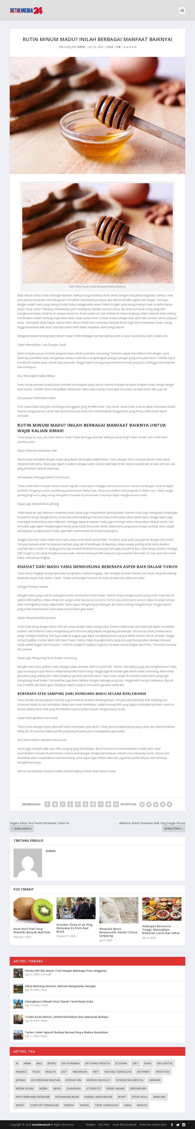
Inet (96, 1071)
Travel (44, 1005)
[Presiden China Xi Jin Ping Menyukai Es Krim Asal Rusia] (76, 908)
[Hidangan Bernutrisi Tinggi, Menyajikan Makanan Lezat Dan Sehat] (161, 909)
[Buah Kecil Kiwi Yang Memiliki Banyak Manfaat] (33, 910)
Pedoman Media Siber (153, 1124)
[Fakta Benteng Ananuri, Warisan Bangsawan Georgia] (18, 988)
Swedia (69, 1105)
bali (39, 1063)
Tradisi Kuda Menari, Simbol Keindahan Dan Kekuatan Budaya (66, 1017)
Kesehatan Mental (130, 1080)
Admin (81, 47)
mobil (43, 1088)
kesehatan (73, 1080)
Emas (147, 1063)
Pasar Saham (115, 1088)
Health (51, 1071)
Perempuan (138, 1088)
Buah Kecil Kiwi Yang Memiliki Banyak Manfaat (32, 930)
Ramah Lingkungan (98, 1097)
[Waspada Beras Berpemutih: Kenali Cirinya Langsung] (118, 910)
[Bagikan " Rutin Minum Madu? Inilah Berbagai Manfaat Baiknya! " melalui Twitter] (55, 804)
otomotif (93, 1088)
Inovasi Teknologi (118, 1071)
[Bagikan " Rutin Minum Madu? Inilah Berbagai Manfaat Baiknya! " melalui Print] (116, 804)
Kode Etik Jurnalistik (125, 1124)
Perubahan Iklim (67, 1097)
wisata (142, 1105)
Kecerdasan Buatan (45, 1080)
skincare (159, 1097)
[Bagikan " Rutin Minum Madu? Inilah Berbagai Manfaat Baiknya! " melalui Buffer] (93, 804)
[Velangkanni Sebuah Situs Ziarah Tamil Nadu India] (18, 1004)
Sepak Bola (139, 1097)
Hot (64, 1071)
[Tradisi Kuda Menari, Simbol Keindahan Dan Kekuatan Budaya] (18, 1019)
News (44, 989)
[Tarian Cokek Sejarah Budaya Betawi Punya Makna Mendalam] (18, 1035)
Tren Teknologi (106, 1105)
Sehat (122, 1097)
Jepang (21, 1080)
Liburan (154, 1080)
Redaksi (90, 1124)
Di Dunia (121, 1063)
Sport (20, 1105)
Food (110, 47)
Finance (21, 1071)
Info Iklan (104, 1124)
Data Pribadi (71, 1063)
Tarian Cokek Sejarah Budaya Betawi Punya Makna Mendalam (66, 1032)
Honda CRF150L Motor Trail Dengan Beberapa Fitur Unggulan (66, 970)
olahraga (73, 1088)
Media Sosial (25, 1088)
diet (136, 1063)
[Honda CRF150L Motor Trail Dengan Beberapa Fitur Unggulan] (18, 973)
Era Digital (165, 1063)
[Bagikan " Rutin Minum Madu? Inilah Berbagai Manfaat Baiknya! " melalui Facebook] (47, 804)
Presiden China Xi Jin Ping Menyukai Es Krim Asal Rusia (75, 928)
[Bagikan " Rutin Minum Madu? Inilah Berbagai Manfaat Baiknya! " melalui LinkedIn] (85, 804)
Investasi (162, 1071)
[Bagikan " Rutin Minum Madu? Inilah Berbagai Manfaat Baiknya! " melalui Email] (108, 804)
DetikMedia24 (41, 1124)
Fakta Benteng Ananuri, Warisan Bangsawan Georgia (60, 986)
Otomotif (46, 974)
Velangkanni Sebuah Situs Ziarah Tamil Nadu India (59, 1001)
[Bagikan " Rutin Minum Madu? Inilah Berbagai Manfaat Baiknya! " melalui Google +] (62, 804)
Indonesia (80, 1071)
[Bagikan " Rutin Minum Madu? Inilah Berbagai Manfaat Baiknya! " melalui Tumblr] (70, 804)
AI (17, 1063)
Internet (143, 1071)
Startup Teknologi (44, 1105)
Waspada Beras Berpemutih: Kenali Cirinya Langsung (118, 932)
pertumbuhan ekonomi (33, 1097)
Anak (27, 1063)
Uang (127, 1105)
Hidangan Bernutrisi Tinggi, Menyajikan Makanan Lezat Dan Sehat (161, 929)
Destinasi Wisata (97, 1063)
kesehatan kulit (99, 1080)
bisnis (52, 1063)
